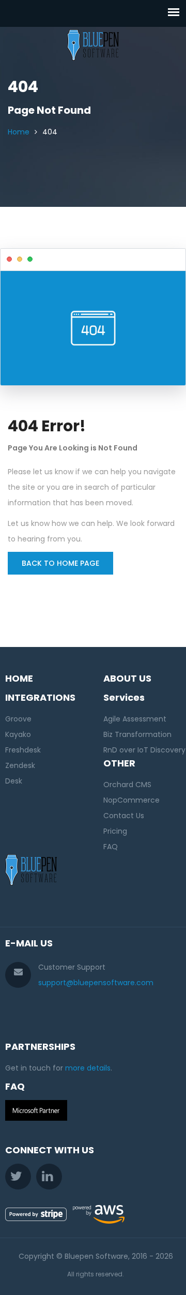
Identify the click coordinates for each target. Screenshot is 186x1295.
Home (18, 132)
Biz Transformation (137, 734)
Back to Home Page (60, 563)
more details (88, 1068)
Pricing (115, 831)
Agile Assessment (134, 719)
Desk (13, 781)
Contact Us (123, 815)
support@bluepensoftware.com (95, 982)
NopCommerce (131, 800)
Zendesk (20, 765)
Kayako (18, 734)
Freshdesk (23, 750)
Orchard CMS (127, 784)
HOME (19, 678)
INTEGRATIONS (40, 697)
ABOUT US (127, 678)
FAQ (110, 846)
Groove (18, 719)
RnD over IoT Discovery (144, 750)
